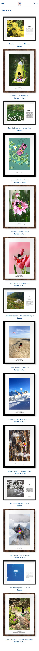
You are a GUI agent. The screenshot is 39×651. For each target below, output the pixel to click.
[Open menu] (3, 3)
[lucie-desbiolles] (19, 3)
